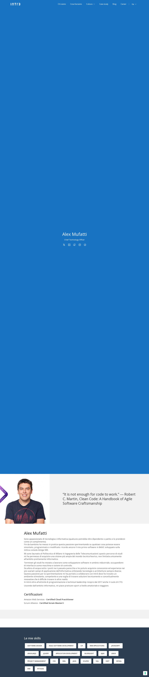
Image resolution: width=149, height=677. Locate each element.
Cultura (89, 4)
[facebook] (85, 245)
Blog (114, 4)
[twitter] (64, 245)
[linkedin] (69, 245)
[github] (74, 245)
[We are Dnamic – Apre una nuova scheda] (4, 494)
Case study (103, 4)
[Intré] (15, 4)
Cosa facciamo (76, 4)
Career (123, 4)
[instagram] (80, 245)
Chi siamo (62, 4)
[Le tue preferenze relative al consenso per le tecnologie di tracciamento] (145, 673)
